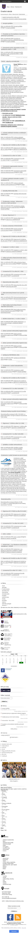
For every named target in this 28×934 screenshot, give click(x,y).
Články (3, 794)
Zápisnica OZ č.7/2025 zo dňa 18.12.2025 (14, 511)
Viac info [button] (24, 927)
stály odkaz (25, 30)
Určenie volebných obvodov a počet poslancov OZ (12, 179)
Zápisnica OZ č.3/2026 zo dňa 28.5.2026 (14, 236)
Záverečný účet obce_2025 (10, 282)
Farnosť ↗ (4, 605)
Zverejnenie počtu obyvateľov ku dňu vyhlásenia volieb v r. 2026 (12, 48)
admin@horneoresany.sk (12, 923)
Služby (3, 599)
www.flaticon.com (22, 924)
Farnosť (4, 867)
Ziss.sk (3, 749)
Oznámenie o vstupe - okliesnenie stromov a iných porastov (11, 202)
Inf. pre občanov (5, 809)
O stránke (19, 923)
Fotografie (4, 797)
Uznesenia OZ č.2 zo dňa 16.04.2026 (13, 388)
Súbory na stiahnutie (6, 803)
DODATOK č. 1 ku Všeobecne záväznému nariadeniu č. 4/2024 (14, 545)
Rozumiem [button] (14, 931)
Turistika (5, 876)
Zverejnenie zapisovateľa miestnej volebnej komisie (12, 167)
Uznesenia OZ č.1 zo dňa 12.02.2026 (13, 434)
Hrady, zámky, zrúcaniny (8, 878)
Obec (3, 812)
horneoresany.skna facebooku (8, 669)
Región (3, 825)
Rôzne (22, 718)
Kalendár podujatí (6, 603)
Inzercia (4, 733)
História (4, 822)
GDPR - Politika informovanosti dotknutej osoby (13, 901)
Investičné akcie (6, 848)
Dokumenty (5, 592)
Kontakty (4, 600)
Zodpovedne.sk (5, 745)
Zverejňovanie (5, 594)
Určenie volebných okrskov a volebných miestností (13, 133)
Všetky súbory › (14, 728)
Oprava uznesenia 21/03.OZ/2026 (12, 226)
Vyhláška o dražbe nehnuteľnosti (12, 444)
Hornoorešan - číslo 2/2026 (8, 720)
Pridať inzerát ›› (14, 737)
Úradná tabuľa (5, 589)
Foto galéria (5, 846)
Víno (4, 880)
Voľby (7, 55)
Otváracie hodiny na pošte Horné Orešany (13, 411)
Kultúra (3, 818)
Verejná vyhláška (8, 23)
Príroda (4, 877)
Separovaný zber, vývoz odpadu (10, 864)
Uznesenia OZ (14, 160)
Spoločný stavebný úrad (7, 752)
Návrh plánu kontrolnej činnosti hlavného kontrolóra (11, 305)
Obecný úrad (5, 858)
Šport (3, 815)
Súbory (4, 706)
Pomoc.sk (4, 747)
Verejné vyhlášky (10, 27)
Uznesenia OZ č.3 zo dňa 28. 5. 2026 (13, 271)
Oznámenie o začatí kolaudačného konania (12, 366)
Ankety (3, 800)
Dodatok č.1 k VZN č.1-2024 (11, 247)
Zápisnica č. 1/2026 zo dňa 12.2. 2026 (13, 423)
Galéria (4, 602)
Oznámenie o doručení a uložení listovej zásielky (14, 19)
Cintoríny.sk (4, 756)
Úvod (3, 586)
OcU (23, 922)
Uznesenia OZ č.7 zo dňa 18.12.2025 (13, 523)
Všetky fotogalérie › (14, 781)
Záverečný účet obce (11, 286)
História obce (5, 597)
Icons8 (16, 924)
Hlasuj (2, 828)
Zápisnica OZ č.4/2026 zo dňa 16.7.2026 (14, 145)
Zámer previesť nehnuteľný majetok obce (15, 331)
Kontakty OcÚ (5, 590)
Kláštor (4, 868)
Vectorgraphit (12, 924)
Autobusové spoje (7, 884)
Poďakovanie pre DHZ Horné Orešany (10, 717)
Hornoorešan (20, 722)
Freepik (8, 924)
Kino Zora (4, 754)
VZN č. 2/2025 (7, 534)
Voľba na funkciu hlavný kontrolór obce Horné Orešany (13, 258)
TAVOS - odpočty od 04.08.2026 (10, 61)
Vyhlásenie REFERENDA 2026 (11, 355)
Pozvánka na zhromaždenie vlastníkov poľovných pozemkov (13, 34)
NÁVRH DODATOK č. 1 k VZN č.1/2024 (14, 318)
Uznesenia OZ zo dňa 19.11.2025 (12, 570)
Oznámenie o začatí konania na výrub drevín (14, 455)
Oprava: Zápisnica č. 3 (9, 215)
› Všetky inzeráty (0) (5, 735)
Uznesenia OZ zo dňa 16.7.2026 (12, 155)
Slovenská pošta (6, 499)
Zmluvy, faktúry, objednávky (9, 862)
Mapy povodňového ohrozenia (8, 751)
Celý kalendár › (14, 666)
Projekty (4, 595)
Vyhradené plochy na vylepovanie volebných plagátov (14, 713)
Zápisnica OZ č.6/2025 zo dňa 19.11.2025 (14, 558)
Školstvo (5, 866)
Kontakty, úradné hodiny (8, 863)
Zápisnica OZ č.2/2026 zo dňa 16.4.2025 (14, 378)
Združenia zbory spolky (8, 842)
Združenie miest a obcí (7, 744)
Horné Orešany (6, 1)
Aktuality (4, 587)
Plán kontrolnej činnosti (19, 298)
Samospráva (5, 806)
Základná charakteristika (8, 839)
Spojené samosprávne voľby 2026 (10, 17)
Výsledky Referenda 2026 (10, 191)
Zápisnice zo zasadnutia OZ (20, 149)
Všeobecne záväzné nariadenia (13, 251)
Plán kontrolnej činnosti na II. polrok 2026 (12, 293)
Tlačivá (4, 861)
